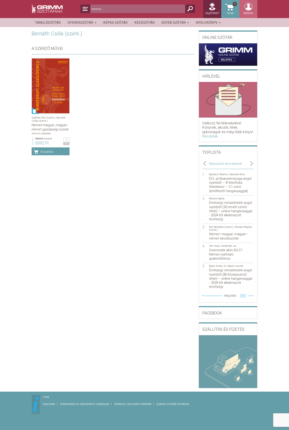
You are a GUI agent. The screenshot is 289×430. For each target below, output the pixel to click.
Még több (230, 295)
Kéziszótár (144, 23)
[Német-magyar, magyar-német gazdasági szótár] (50, 86)
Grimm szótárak (41, 133)
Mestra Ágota (216, 198)
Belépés (248, 13)
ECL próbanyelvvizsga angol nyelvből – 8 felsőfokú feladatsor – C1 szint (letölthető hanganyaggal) (230, 185)
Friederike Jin (228, 245)
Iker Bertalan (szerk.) (221, 226)
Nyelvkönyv (207, 23)
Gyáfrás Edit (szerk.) (43, 117)
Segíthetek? (212, 13)
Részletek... (211, 136)
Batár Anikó (215, 266)
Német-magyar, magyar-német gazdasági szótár (50, 127)
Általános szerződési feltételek (133, 404)
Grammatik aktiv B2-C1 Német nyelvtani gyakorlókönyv (226, 254)
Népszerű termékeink (225, 164)
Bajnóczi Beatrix (218, 174)
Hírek (46, 397)
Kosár (231, 8)
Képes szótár (115, 23)
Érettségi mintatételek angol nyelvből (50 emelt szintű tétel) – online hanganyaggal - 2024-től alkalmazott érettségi (230, 211)
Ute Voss (214, 245)
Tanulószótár (48, 23)
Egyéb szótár (174, 23)
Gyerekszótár (81, 23)
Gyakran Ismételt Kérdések (172, 404)
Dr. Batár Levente (233, 266)
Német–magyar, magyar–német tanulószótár (228, 236)
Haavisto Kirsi (237, 174)
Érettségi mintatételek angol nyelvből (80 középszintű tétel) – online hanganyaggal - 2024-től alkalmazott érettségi (230, 278)
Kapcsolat (49, 404)
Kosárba (47, 152)
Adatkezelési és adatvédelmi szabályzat (85, 404)
